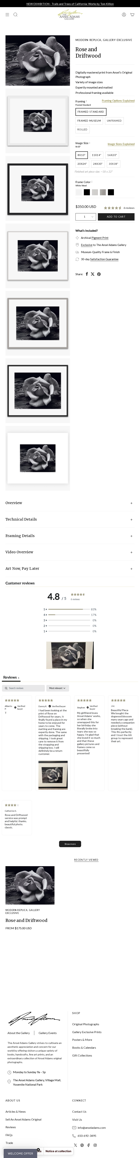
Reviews (10, 1127)
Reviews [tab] (11, 677)
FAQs (9, 1135)
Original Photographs (85, 1024)
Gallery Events (48, 1033)
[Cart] (132, 14)
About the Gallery (18, 1033)
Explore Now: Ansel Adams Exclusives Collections (70, 3)
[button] (70, 655)
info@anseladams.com (92, 1127)
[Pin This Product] (99, 274)
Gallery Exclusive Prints (87, 1032)
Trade (9, 1142)
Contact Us (79, 1111)
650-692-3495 (87, 1135)
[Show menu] (7, 14)
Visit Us (77, 1119)
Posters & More (82, 1039)
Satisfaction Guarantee (104, 259)
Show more (70, 844)
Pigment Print (100, 237)
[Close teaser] (38, 1150)
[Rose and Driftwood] (30, 885)
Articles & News (15, 1111)
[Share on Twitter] (93, 274)
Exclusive (86, 244)
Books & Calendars (84, 1047)
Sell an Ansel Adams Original (23, 1119)
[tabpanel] (70, 768)
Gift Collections (82, 1055)
